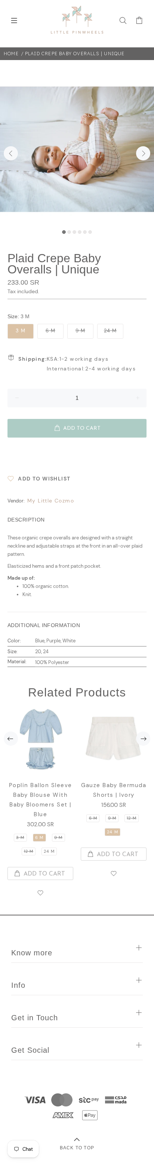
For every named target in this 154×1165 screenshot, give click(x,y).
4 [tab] (79, 232)
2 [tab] (69, 232)
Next (143, 153)
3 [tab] (74, 232)
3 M (20, 331)
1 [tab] (64, 232)
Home (11, 53)
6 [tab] (90, 232)
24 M (110, 331)
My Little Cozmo (50, 500)
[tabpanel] (77, 149)
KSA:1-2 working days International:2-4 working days (77, 364)
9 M (80, 331)
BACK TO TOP (77, 1147)
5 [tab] (85, 232)
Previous (11, 153)
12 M (28, 851)
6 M (50, 331)
